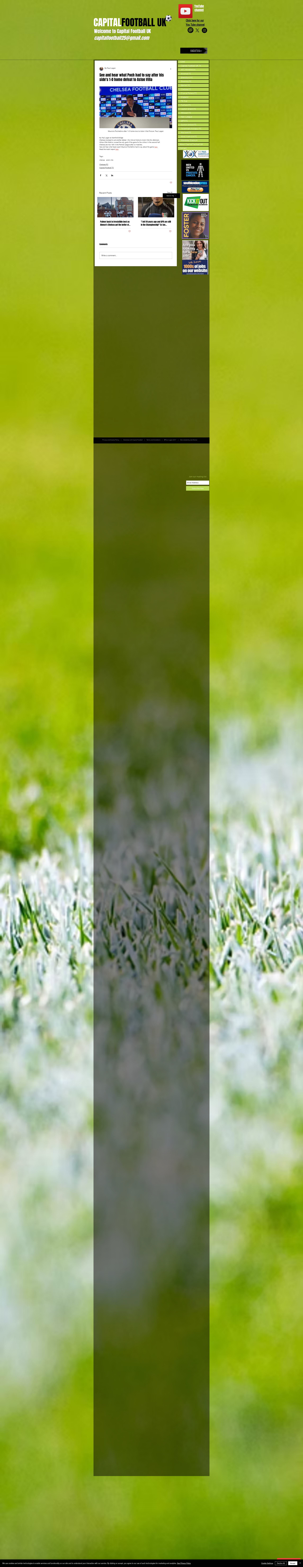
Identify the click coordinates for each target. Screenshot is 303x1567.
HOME (182, 62)
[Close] (300, 1563)
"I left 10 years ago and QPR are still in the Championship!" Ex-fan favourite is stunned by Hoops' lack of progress (156, 223)
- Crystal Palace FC (188, 93)
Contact (183, 148)
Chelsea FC (103, 164)
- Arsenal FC (185, 73)
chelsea (102, 160)
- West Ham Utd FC (188, 136)
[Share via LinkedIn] (112, 175)
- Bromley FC (185, 81)
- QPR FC (184, 121)
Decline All (281, 1563)
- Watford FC (185, 132)
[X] (197, 30)
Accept (292, 1563)
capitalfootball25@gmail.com (121, 38)
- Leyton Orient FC (188, 109)
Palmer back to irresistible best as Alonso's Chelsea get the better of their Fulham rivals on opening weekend (115, 223)
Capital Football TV (106, 168)
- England (184, 97)
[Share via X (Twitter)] (106, 175)
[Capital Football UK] (185, 11)
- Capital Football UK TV (190, 66)
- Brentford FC (186, 77)
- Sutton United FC (188, 125)
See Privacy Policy (184, 1563)
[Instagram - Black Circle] (204, 30)
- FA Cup (183, 101)
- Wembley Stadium (189, 140)
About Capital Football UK (191, 144)
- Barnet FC (185, 85)
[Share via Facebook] (100, 175)
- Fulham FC (185, 105)
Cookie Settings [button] (267, 1563)
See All (169, 192)
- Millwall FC (185, 113)
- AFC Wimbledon (187, 69)
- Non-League (186, 117)
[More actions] (170, 68)
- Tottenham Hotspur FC (190, 128)
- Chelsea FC (185, 89)
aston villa (109, 160)
